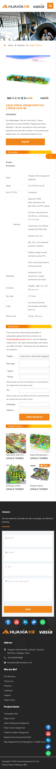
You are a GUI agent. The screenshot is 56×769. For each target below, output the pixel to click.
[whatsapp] (42, 622)
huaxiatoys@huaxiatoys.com (18, 339)
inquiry (25, 142)
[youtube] (16, 622)
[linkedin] (25, 622)
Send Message (34, 417)
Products (21, 45)
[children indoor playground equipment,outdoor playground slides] (23, 6)
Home (10, 45)
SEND (28, 609)
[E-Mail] (34, 622)
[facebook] (8, 622)
